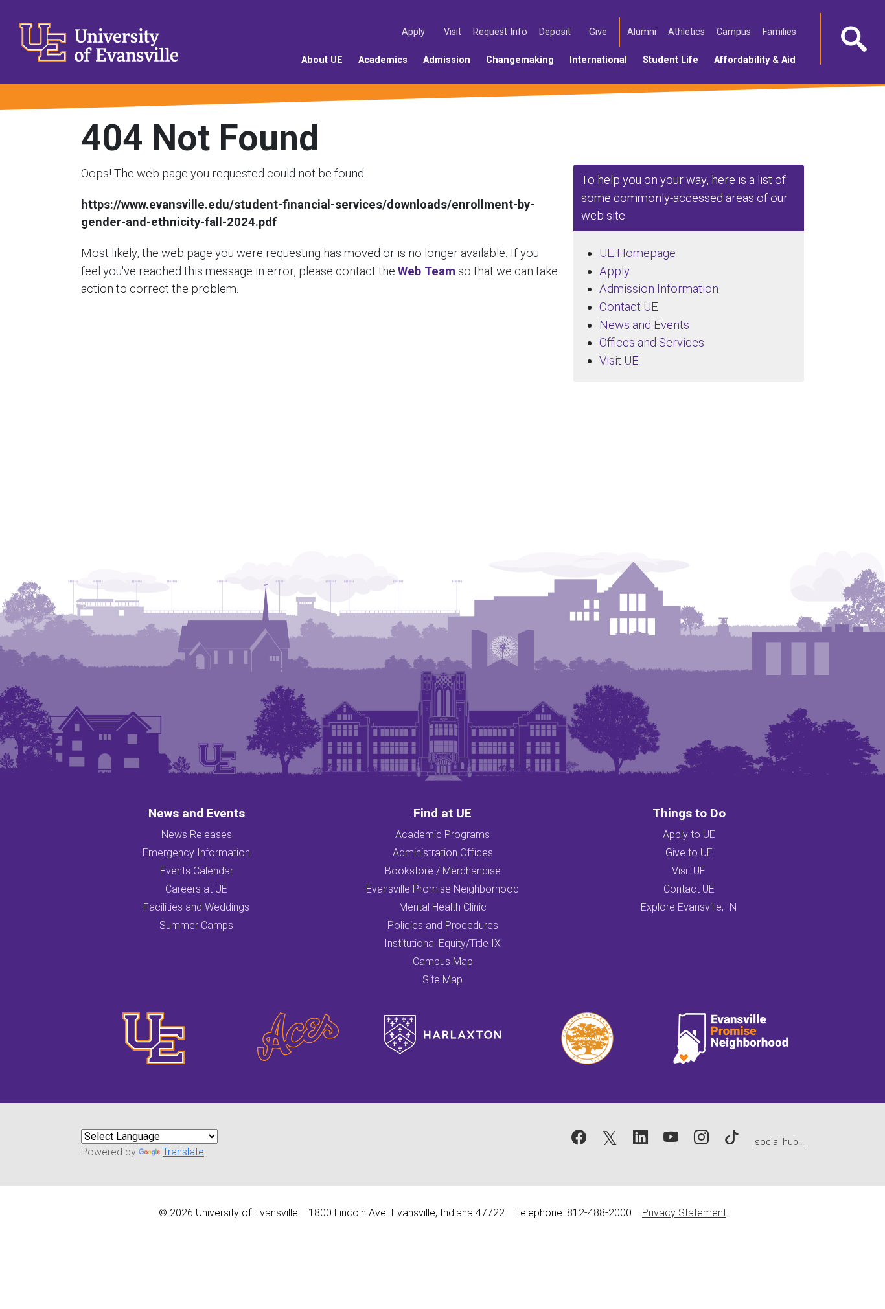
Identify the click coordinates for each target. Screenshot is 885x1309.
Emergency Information (196, 853)
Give (599, 32)
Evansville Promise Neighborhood (442, 889)
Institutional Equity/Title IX (442, 943)
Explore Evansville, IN (689, 907)
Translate (183, 1152)
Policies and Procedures (442, 925)
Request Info (501, 32)
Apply (414, 32)
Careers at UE (196, 889)
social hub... (779, 1142)
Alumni (642, 32)
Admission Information (658, 288)
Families (780, 32)
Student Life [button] (674, 59)
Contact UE (628, 306)
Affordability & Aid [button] (758, 59)
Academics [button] (386, 59)
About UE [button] (326, 59)
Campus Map (443, 961)
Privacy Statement (684, 1213)
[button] (852, 39)
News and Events (644, 325)
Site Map (442, 979)
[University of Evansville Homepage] (90, 42)
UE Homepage (637, 253)
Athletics (687, 32)
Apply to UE (689, 834)
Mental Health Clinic (443, 907)
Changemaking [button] (524, 59)
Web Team (426, 271)
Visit (453, 32)
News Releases (196, 834)
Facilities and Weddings (196, 907)
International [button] (602, 59)
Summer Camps (196, 925)
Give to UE (689, 853)
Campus (735, 32)
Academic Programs (442, 834)
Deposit (555, 32)
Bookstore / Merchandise (443, 871)
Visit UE (619, 360)
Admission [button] (450, 59)
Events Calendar (196, 871)
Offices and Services (651, 342)
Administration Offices (443, 853)
